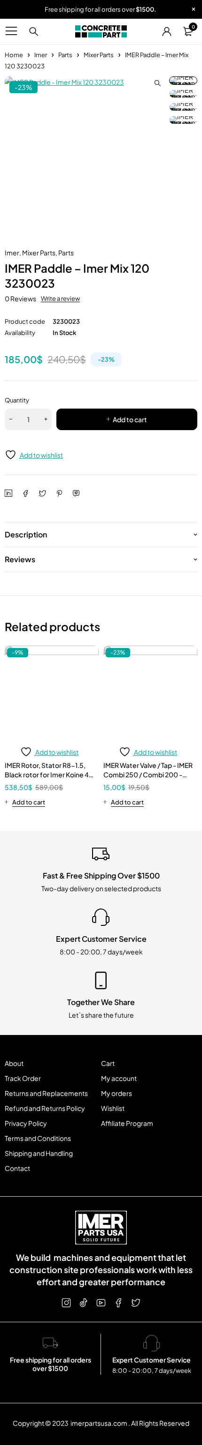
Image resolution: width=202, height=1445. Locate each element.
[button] (157, 83)
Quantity (17, 400)
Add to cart (130, 419)
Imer (40, 55)
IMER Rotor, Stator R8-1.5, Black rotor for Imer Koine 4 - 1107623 (49, 774)
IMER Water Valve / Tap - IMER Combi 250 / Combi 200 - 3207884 (148, 774)
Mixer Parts (99, 55)
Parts (65, 55)
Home (14, 55)
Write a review (60, 298)
